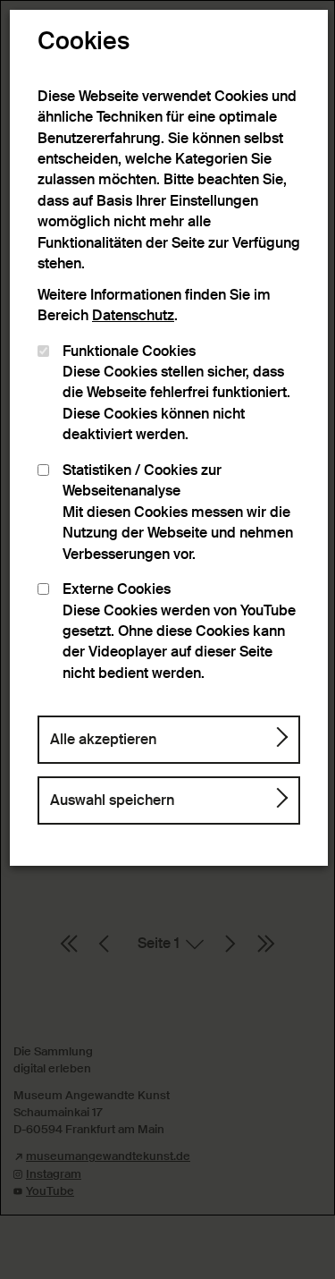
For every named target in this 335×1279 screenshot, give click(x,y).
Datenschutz (133, 316)
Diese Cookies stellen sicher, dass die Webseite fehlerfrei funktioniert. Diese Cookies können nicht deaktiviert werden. (176, 394)
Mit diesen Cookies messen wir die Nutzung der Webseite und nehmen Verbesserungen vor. (178, 512)
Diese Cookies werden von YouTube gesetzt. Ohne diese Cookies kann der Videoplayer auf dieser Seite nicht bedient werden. (179, 631)
